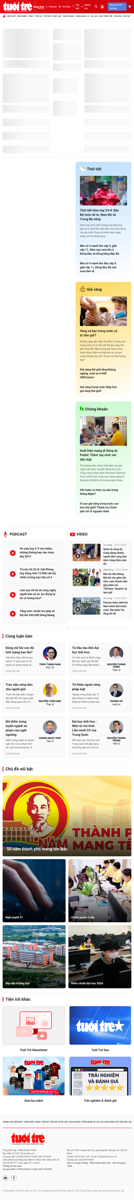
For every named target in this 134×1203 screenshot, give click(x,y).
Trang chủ (8, 1122)
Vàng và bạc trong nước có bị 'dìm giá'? (98, 333)
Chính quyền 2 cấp (82, 917)
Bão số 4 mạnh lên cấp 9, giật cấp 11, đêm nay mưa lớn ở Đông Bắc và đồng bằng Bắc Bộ (99, 249)
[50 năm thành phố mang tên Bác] (67, 816)
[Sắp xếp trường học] (34, 956)
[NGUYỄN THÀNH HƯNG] (116, 654)
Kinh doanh (68, 16)
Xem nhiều (22, 16)
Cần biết (77, 7)
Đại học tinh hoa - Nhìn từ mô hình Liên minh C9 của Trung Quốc (84, 728)
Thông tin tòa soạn (12, 1166)
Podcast (53, 6)
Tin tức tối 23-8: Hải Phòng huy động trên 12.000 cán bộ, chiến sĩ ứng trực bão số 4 (38, 573)
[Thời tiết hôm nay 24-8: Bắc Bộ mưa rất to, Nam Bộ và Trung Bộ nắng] (103, 190)
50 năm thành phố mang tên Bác (37, 849)
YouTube (66, 6)
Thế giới (47, 16)
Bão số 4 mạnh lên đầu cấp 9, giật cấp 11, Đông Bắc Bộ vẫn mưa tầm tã (98, 267)
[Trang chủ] (4, 16)
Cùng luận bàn (18, 636)
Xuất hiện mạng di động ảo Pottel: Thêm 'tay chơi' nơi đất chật (99, 455)
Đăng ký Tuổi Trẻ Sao (116, 7)
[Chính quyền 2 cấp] (99, 890)
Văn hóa (118, 16)
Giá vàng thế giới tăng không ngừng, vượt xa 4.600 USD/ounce (98, 373)
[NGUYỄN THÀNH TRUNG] (116, 728)
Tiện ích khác (18, 999)
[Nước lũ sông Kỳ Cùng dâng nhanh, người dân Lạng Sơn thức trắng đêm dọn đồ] (86, 552)
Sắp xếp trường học (17, 983)
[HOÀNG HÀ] (116, 691)
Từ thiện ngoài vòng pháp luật (86, 687)
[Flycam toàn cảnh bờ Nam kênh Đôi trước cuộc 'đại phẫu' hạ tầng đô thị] (86, 606)
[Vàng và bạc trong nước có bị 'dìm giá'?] (103, 311)
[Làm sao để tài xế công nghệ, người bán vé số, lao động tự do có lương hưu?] (12, 594)
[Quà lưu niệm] (34, 1076)
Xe (88, 16)
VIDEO (82, 534)
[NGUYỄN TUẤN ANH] (50, 691)
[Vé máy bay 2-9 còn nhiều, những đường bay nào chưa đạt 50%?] (12, 553)
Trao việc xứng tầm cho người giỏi (19, 687)
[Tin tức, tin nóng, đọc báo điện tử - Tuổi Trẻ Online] (18, 6)
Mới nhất (11, 16)
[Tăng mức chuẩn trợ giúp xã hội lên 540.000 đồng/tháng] (12, 613)
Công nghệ (81, 16)
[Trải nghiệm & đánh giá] (100, 1076)
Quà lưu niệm (33, 1101)
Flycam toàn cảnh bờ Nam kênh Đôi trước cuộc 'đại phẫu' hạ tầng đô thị (115, 608)
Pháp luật (57, 16)
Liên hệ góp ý (119, 1163)
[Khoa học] (38, 6)
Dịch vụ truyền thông (77, 1163)
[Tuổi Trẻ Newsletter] (34, 1025)
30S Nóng (108, 570)
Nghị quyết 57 (14, 917)
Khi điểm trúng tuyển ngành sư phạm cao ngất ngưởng (16, 728)
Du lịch (94, 16)
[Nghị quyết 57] (34, 890)
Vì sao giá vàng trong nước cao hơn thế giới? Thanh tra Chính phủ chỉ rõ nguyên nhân (99, 507)
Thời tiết (94, 169)
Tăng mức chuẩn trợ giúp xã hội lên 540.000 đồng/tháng (37, 613)
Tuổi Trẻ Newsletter (34, 1050)
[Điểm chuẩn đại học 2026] (99, 956)
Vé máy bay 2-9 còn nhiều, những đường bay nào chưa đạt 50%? (37, 552)
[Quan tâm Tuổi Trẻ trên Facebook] (14, 1178)
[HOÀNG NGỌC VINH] (50, 728)
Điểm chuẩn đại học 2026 (87, 983)
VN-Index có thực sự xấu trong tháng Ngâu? (99, 491)
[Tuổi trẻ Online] (28, 1138)
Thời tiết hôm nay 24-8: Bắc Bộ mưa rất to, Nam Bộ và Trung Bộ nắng (99, 215)
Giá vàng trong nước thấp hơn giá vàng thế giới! (98, 389)
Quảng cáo (87, 7)
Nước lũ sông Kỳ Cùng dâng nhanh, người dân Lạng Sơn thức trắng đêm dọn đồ (115, 556)
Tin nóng (107, 545)
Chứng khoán (96, 409)
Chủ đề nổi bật (19, 769)
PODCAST (18, 534)
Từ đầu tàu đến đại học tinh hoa (85, 650)
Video (31, 16)
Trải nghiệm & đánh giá (100, 1101)
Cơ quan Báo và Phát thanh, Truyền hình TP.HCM (27, 1169)
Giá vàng (94, 289)
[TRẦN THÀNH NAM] (50, 654)
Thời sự (38, 16)
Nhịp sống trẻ (106, 16)
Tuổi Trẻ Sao (100, 1050)
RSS (70, 1166)
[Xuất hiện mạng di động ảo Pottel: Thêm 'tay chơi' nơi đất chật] (103, 431)
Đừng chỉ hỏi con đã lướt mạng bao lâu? (20, 650)
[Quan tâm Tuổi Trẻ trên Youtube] (5, 1178)
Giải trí (126, 16)
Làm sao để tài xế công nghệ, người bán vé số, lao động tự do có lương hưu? (38, 594)
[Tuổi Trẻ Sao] (100, 1025)
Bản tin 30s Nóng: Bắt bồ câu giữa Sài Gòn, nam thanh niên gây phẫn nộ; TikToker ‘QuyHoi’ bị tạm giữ (115, 583)
